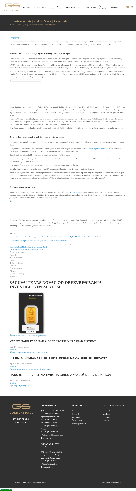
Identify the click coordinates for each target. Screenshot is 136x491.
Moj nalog (76, 417)
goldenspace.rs (48, 438)
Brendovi (75, 414)
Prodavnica (76, 411)
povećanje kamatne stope (98, 149)
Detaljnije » (13, 350)
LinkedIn (106, 417)
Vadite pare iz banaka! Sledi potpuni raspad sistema (53, 341)
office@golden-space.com (53, 435)
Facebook (106, 411)
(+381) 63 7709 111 (50, 432)
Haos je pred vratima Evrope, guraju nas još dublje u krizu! (60, 374)
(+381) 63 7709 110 (50, 419)
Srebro (19, 25)
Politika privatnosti (79, 424)
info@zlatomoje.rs (50, 464)
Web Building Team (117, 482)
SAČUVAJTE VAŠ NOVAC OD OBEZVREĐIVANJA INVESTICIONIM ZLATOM (55, 284)
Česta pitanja (77, 420)
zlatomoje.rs (47, 467)
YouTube (106, 414)
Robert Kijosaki (76, 192)
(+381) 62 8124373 (50, 461)
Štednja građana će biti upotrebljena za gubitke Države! (58, 358)
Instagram (106, 420)
